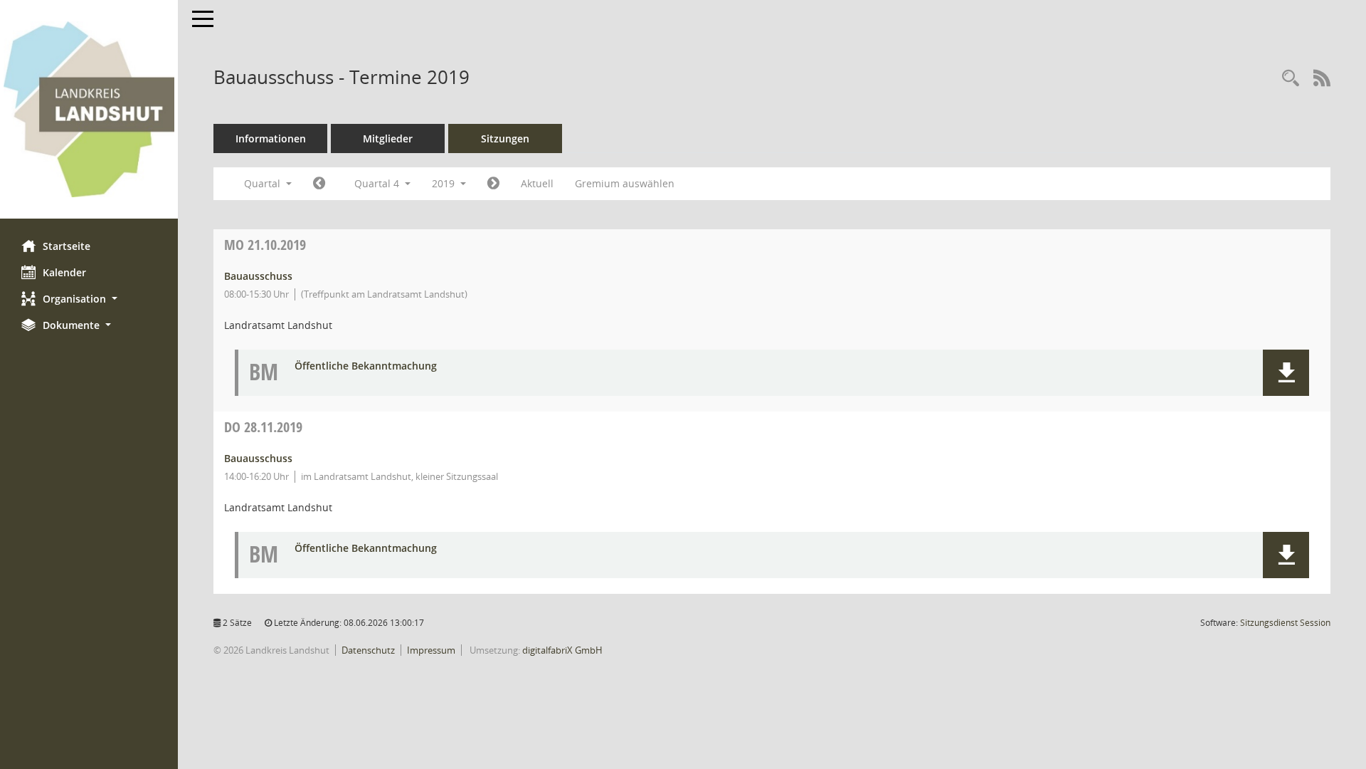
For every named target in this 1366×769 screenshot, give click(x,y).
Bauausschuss (258, 276)
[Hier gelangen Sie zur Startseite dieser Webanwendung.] (89, 109)
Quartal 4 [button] (378, 183)
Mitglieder (388, 138)
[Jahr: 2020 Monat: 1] (493, 184)
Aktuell (537, 183)
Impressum (431, 650)
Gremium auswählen (624, 183)
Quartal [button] (263, 183)
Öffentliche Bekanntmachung (366, 366)
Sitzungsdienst (1285, 623)
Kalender (64, 272)
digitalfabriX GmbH (562, 650)
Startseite (66, 246)
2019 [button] (444, 183)
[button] (89, 299)
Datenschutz (368, 650)
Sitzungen (505, 138)
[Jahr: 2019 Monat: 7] (319, 184)
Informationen (270, 138)
